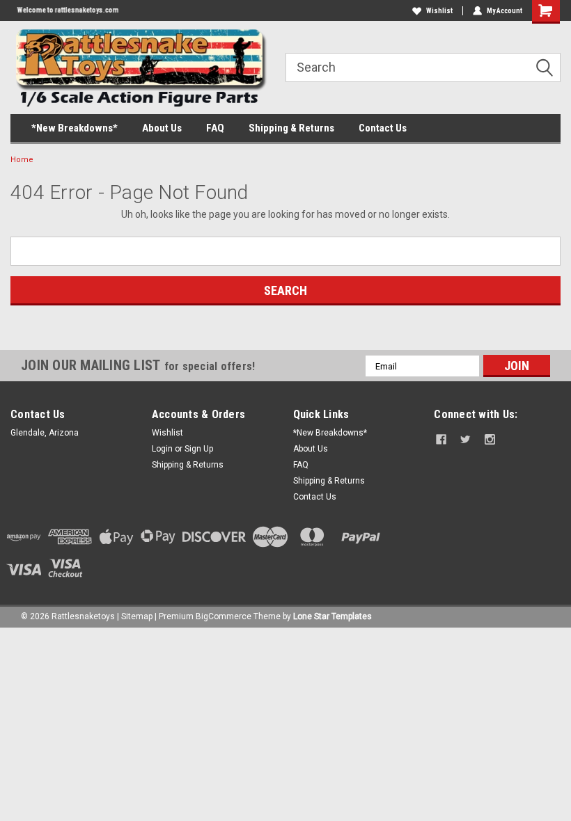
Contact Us (383, 128)
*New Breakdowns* (74, 128)
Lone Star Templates (332, 616)
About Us (162, 128)
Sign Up (199, 449)
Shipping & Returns (291, 128)
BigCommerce (223, 616)
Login (162, 449)
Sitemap (136, 616)
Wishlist (439, 11)
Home (21, 159)
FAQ (215, 128)
